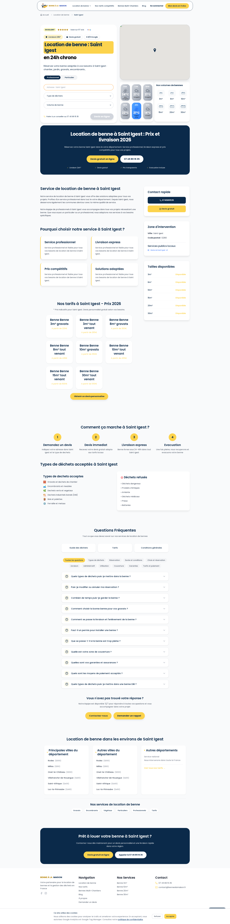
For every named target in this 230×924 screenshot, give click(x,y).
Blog (144, 6)
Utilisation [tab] (104, 566)
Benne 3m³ (122, 883)
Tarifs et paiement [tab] (151, 566)
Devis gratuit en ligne (102, 158)
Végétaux (108, 810)
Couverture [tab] (119, 566)
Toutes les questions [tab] (74, 560)
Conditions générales (151, 547)
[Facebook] (41, 893)
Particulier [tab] (69, 77)
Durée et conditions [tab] (133, 560)
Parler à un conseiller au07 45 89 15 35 (62, 116)
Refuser (157, 916)
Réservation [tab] (114, 560)
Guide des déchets (78, 547)
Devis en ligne (102, 116)
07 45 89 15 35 (132, 158)
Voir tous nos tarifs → (154, 768)
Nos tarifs (83, 886)
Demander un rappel (129, 715)
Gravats (76, 810)
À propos (83, 898)
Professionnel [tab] (53, 77)
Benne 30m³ (122, 894)
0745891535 (168, 200)
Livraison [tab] (74, 566)
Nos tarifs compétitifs (104, 6)
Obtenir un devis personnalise (89, 396)
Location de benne (80, 6)
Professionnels (139, 810)
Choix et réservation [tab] (156, 560)
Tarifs (115, 547)
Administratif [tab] (89, 566)
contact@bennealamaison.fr (172, 887)
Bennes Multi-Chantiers (128, 6)
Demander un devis (88, 902)
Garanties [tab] (133, 566)
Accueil (46, 15)
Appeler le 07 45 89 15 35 (131, 854)
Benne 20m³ (122, 890)
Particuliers (122, 810)
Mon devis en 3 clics (177, 6)
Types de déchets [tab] (96, 560)
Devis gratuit (167, 208)
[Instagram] (46, 893)
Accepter (170, 916)
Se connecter (156, 5)
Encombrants (92, 810)
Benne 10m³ (122, 886)
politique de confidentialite (130, 919)
